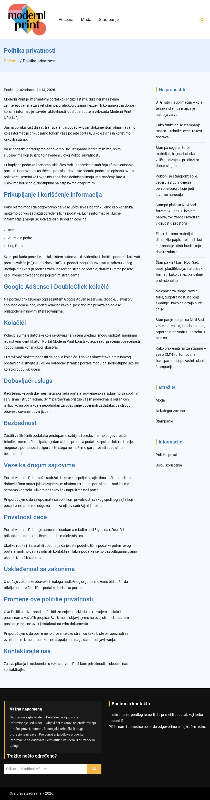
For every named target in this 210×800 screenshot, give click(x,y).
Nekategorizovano (170, 411)
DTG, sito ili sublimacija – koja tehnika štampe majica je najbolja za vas (179, 108)
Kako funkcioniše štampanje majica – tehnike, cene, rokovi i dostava (179, 131)
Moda (86, 19)
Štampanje (109, 19)
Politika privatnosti (170, 455)
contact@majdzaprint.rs (128, 735)
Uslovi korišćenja (169, 465)
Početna (66, 19)
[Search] (94, 769)
